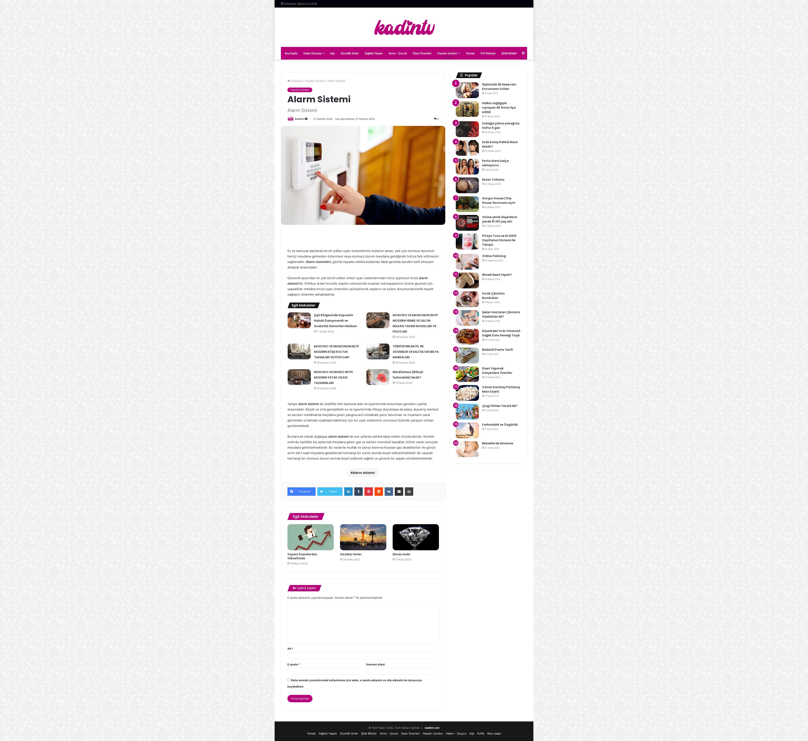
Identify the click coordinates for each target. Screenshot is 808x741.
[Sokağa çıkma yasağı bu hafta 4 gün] (467, 129)
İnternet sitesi (375, 664)
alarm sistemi (364, 472)
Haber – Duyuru (456, 733)
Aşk (332, 53)
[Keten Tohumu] (467, 185)
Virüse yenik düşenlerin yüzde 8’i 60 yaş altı (499, 219)
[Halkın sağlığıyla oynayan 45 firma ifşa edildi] (467, 109)
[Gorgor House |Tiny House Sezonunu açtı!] (467, 204)
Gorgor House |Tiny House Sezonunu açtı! (498, 200)
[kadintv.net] (404, 27)
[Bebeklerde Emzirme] (467, 449)
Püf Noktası (488, 53)
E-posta (293, 664)
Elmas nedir (401, 554)
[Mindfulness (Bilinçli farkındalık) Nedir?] (377, 377)
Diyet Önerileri (422, 53)
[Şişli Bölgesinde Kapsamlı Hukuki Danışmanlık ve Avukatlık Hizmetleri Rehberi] (299, 320)
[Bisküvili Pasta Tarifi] (467, 355)
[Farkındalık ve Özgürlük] (467, 430)
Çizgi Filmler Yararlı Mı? (499, 406)
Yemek (470, 53)
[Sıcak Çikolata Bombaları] (467, 299)
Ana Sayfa (291, 53)
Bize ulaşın (494, 733)
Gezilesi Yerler (351, 554)
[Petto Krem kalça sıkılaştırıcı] (467, 167)
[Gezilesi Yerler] (363, 537)
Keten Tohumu (493, 179)
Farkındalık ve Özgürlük (500, 424)
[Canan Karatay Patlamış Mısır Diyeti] (467, 393)
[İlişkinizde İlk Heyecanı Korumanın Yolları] (467, 90)
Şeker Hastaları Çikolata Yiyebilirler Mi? (501, 314)
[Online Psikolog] (467, 262)
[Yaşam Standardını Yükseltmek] (310, 537)
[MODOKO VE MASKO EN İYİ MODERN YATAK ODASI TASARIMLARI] (299, 377)
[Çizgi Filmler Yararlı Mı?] (467, 412)
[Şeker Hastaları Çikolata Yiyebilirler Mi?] (467, 318)
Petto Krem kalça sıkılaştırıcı (495, 163)
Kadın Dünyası (312, 53)
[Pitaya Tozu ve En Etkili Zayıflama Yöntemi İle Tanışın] (467, 241)
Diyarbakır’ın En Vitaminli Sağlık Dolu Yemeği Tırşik (501, 333)
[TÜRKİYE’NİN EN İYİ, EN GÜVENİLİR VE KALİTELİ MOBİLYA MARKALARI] (377, 351)
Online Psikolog (494, 256)
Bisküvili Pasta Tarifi (497, 350)
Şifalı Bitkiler (509, 53)
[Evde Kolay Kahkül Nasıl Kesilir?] (467, 148)
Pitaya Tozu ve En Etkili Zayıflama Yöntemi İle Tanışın (499, 240)
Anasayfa (296, 81)
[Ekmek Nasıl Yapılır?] (467, 280)
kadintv (299, 118)
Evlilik (480, 733)
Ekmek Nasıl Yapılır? (497, 275)
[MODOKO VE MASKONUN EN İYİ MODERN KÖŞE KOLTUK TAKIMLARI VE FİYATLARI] (299, 351)
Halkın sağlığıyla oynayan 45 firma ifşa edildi (499, 107)
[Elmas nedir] (416, 537)
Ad (290, 648)
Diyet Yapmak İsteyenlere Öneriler (497, 370)
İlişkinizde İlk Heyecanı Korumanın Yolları (499, 86)
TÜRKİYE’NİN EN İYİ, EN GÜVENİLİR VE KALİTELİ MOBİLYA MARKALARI (416, 351)
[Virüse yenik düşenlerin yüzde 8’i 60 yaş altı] (467, 223)
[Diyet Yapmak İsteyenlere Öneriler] (467, 374)
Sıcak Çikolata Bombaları (493, 295)
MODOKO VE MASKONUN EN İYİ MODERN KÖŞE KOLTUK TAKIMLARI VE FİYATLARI (336, 351)
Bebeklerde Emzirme (497, 443)
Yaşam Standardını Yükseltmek (302, 556)
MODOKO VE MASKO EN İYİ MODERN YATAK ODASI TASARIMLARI (333, 377)
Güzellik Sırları (350, 53)
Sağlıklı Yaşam (374, 53)
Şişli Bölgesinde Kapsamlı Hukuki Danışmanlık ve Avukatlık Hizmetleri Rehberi (335, 320)
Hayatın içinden (447, 53)
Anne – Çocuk (398, 53)
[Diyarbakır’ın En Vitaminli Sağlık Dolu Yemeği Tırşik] (467, 337)
